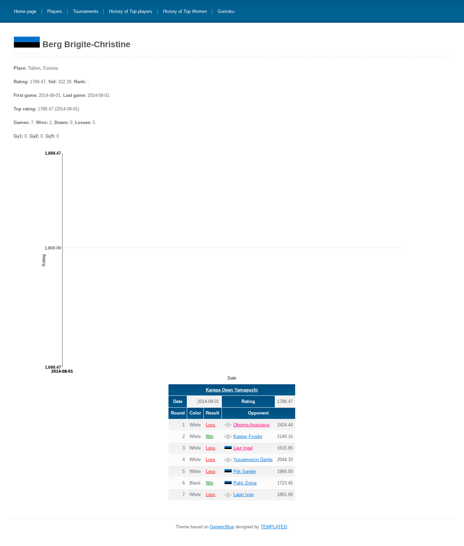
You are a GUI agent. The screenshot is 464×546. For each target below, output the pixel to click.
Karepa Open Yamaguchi (232, 389)
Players (54, 11)
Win (209, 436)
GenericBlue (222, 526)
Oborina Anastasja (251, 424)
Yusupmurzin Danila (252, 459)
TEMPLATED (274, 526)
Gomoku (226, 11)
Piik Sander (244, 471)
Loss (210, 424)
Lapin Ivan (243, 494)
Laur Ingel (243, 448)
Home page (25, 11)
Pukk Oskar (245, 483)
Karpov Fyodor (247, 436)
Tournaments (86, 11)
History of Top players (130, 11)
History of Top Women (185, 11)
